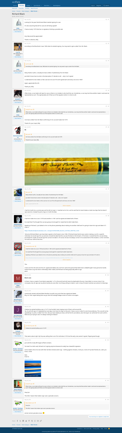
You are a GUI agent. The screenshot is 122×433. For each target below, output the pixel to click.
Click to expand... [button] (67, 205)
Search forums (34, 8)
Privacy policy (96, 428)
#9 (108, 243)
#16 (108, 399)
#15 (108, 380)
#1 (108, 19)
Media (28, 5)
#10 (108, 275)
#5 (108, 106)
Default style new (17, 428)
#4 (108, 90)
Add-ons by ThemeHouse (74, 431)
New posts (14, 8)
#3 (108, 60)
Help (102, 428)
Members (46, 5)
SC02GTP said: (29, 109)
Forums (21, 5)
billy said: (28, 134)
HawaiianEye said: (30, 246)
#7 (108, 189)
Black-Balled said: (30, 403)
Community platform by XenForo (55, 431)
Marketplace (56, 5)
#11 (108, 290)
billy (14, 16)
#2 (108, 43)
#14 (108, 340)
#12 (108, 306)
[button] (31, 5)
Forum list (21, 8)
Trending (27, 8)
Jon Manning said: (30, 325)
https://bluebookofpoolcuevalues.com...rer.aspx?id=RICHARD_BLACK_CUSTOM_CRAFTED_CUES (52, 230)
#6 (108, 127)
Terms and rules (87, 428)
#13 (108, 322)
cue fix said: (28, 64)
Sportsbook (37, 5)
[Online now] (18, 250)
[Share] (106, 19)
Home (15, 5)
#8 (108, 215)
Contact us (79, 428)
